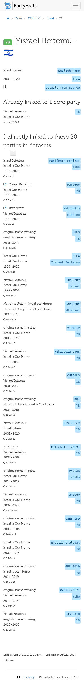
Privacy (29, 677)
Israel (50, 18)
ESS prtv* (34, 18)
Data (19, 18)
